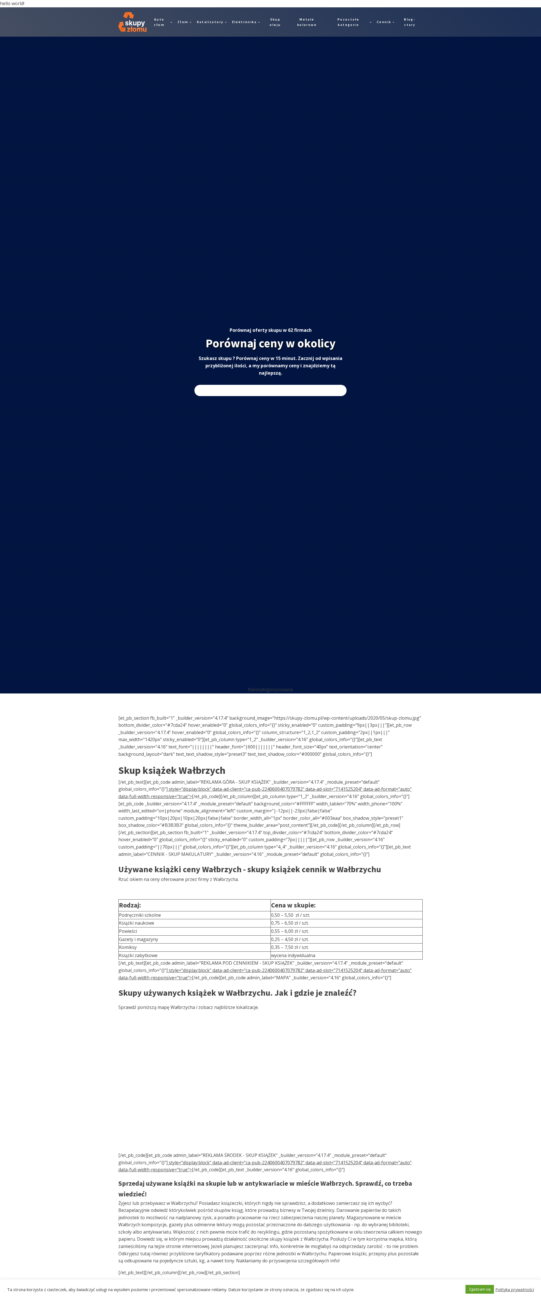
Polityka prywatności (514, 1289)
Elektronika (244, 22)
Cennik (384, 22)
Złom (183, 22)
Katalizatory (210, 22)
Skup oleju (275, 22)
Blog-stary (409, 22)
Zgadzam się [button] (480, 1289)
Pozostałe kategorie (349, 22)
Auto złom (159, 22)
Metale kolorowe (307, 22)
